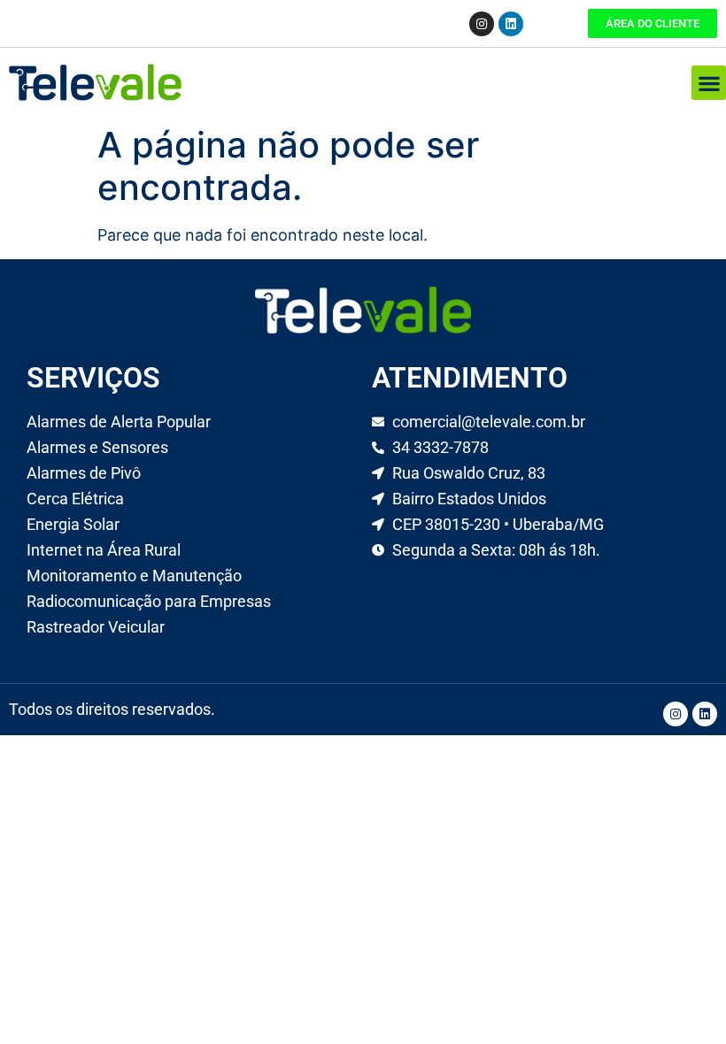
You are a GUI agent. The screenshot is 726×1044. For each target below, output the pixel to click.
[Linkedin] (510, 24)
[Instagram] (481, 24)
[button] (708, 82)
